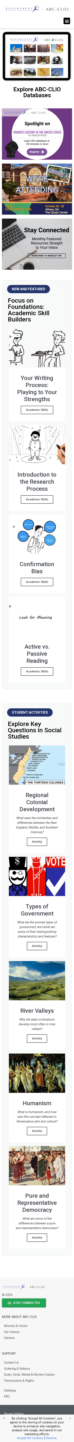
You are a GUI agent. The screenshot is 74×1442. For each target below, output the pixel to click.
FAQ (7, 1396)
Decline (51, 1438)
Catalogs (10, 1390)
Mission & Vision (15, 1326)
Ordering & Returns (17, 1369)
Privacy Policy (14, 1414)
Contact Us (11, 1362)
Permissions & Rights (19, 1380)
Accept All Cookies (30, 1438)
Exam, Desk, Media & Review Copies (29, 1374)
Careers (9, 1338)
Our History (12, 1332)
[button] (67, 21)
